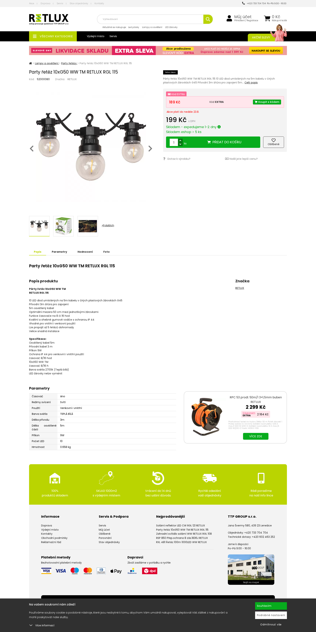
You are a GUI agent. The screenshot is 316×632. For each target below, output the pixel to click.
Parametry (59, 252)
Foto (106, 252)
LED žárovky (171, 27)
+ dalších (108, 225)
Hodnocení (85, 252)
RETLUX (72, 79)
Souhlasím (264, 606)
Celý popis (251, 82)
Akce (31, 3)
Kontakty (99, 3)
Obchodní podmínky (54, 538)
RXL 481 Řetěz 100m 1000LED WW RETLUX (181, 542)
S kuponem (249, 412)
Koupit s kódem (268, 102)
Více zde (255, 436)
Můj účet (243, 16)
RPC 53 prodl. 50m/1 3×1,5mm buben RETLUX (256, 399)
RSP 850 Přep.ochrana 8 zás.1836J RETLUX (182, 538)
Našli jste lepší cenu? (244, 159)
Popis (37, 252)
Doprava (45, 3)
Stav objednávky (79, 3)
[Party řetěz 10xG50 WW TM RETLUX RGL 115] (91, 147)
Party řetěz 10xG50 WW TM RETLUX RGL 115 (182, 530)
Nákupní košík (279, 20)
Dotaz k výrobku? (179, 159)
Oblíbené (104, 534)
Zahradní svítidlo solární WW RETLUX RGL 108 (184, 534)
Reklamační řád (51, 542)
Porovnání (105, 538)
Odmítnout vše (271, 624)
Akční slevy (261, 37)
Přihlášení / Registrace (246, 20)
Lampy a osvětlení (152, 27)
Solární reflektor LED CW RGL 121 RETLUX (180, 525)
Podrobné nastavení (271, 615)
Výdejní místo (95, 36)
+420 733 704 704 (256, 3)
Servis (60, 3)
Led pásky (133, 27)
